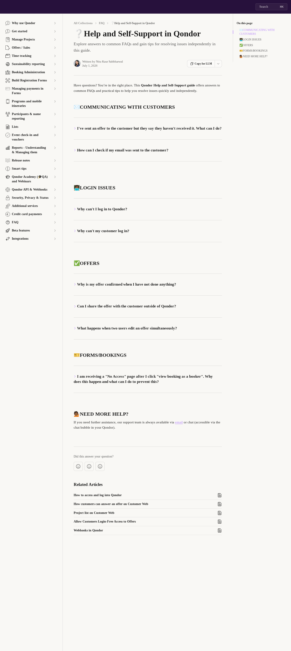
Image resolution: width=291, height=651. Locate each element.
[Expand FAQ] (55, 222)
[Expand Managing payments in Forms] (55, 88)
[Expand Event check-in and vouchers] (55, 135)
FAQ (101, 23)
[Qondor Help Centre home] (4, 6)
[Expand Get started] (55, 31)
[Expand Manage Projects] (55, 39)
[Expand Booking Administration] (55, 72)
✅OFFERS (246, 45)
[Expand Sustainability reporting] (55, 64)
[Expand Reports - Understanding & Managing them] (55, 148)
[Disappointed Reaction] (78, 466)
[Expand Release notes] (55, 160)
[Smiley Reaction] (100, 466)
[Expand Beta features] (55, 230)
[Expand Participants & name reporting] (55, 114)
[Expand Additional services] (55, 206)
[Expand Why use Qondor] (55, 23)
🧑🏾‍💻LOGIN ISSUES (250, 39)
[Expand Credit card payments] (55, 214)
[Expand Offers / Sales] (55, 48)
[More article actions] (218, 63)
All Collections (83, 23)
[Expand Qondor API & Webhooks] (55, 189)
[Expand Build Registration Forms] (55, 80)
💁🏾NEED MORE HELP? (253, 56)
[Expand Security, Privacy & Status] (55, 198)
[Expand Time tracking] (55, 56)
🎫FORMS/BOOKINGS (253, 50)
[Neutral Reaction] (89, 466)
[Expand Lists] (55, 127)
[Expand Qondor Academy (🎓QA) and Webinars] (55, 177)
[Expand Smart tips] (55, 169)
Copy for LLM (203, 63)
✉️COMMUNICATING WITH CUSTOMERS (257, 31)
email (179, 422)
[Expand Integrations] (55, 239)
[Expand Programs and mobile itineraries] (55, 101)
